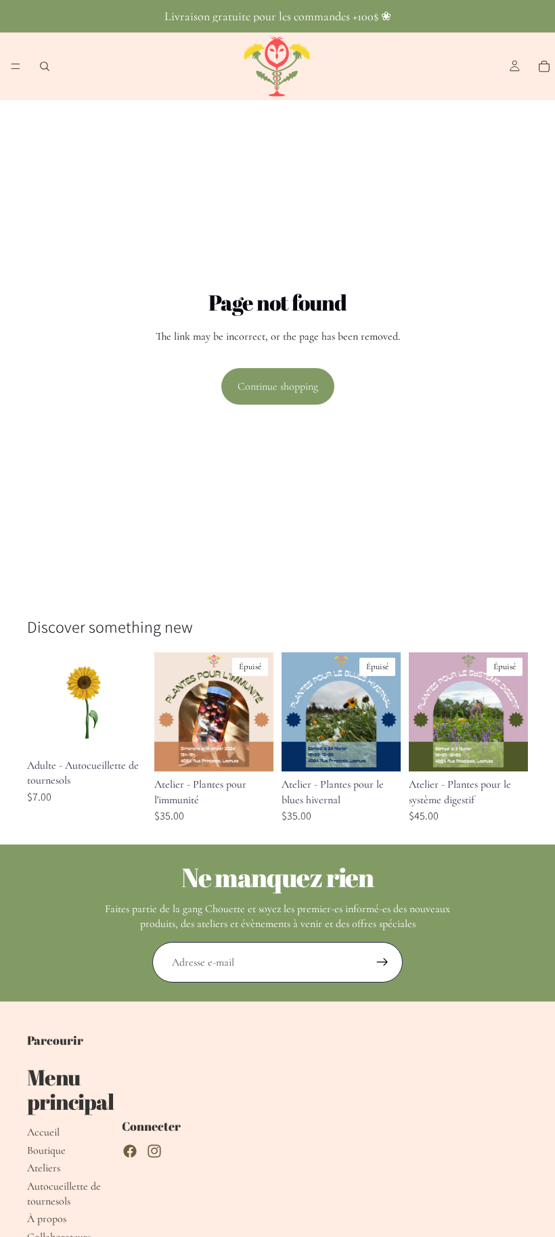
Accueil (43, 1132)
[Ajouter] (125, 731)
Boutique (46, 1150)
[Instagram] (154, 1151)
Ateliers (43, 1168)
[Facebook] (130, 1151)
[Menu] (15, 66)
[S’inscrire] (382, 962)
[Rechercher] (45, 66)
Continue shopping (278, 386)
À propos (46, 1218)
